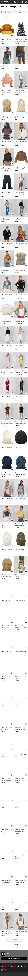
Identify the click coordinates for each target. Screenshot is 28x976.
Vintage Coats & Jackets (17, 13)
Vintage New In (5, 13)
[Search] (15, 2)
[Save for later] (12, 36)
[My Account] (19, 2)
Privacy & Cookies (19, 974)
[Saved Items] (22, 2)
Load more (14, 945)
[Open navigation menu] (2, 2)
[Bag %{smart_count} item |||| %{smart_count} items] (26, 2)
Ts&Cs (26, 974)
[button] (2, 966)
